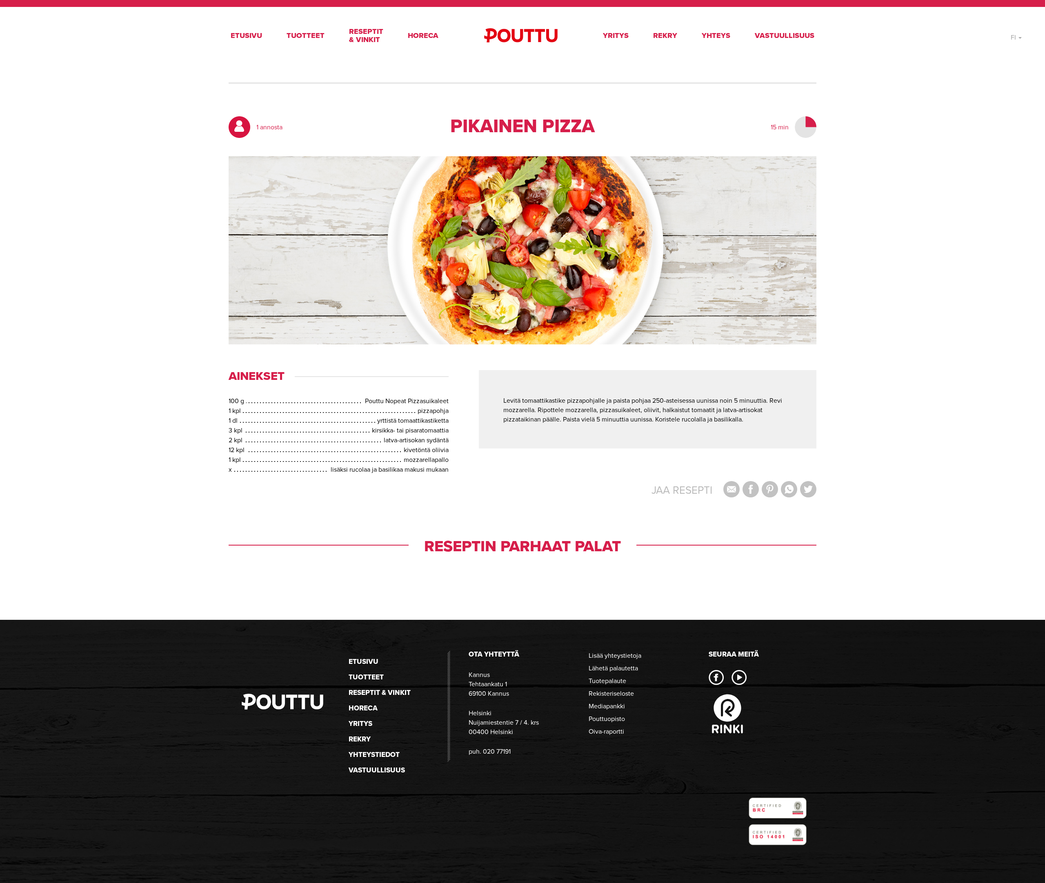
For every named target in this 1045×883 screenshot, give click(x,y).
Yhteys (716, 35)
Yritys (616, 35)
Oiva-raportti (606, 731)
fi (1014, 37)
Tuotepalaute (607, 681)
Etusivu (246, 35)
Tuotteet (306, 35)
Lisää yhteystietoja (615, 655)
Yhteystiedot (374, 755)
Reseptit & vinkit (366, 35)
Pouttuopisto (607, 718)
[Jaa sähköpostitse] (731, 489)
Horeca (423, 35)
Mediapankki (607, 706)
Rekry (665, 35)
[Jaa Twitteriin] (808, 489)
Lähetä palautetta (613, 668)
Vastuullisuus (784, 35)
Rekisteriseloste (611, 693)
